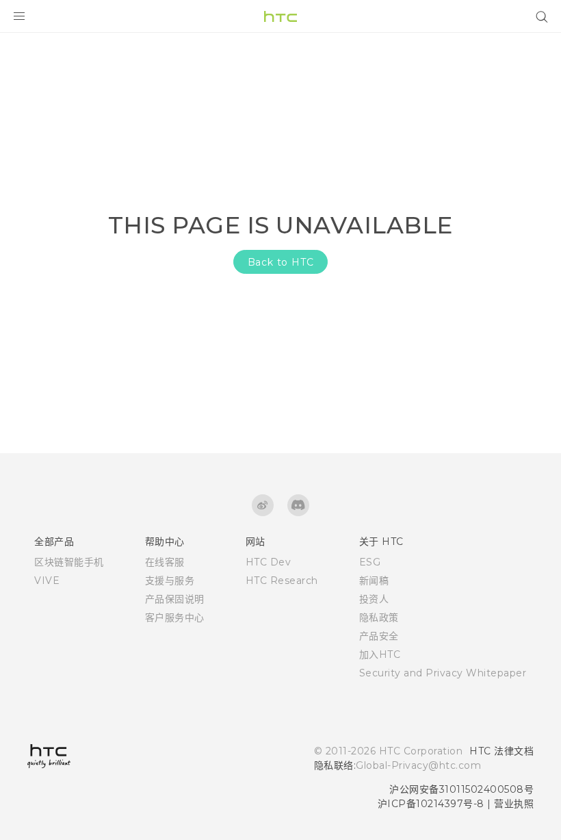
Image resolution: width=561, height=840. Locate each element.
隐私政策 (379, 617)
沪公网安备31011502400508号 (461, 789)
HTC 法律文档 (501, 751)
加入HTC (380, 654)
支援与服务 (170, 580)
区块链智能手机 (69, 562)
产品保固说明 (175, 599)
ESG (370, 562)
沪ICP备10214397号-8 (431, 804)
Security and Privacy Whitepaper (443, 673)
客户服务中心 (175, 617)
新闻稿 (374, 580)
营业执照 (514, 804)
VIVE (47, 580)
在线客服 (165, 562)
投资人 (374, 599)
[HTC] (280, 16)
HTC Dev (268, 562)
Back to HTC (281, 262)
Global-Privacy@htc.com (418, 765)
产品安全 (379, 636)
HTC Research (282, 580)
